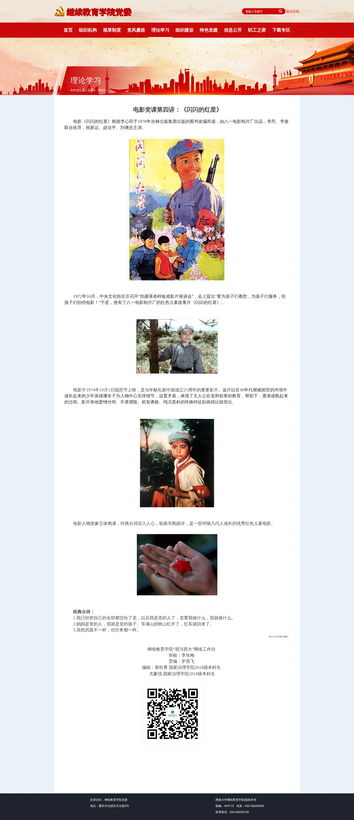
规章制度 (112, 29)
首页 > (92, 90)
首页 (68, 29)
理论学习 (160, 29)
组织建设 (185, 29)
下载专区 (281, 29)
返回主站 (292, 11)
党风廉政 (136, 29)
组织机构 (88, 29)
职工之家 (257, 29)
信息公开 (233, 29)
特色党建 (209, 29)
